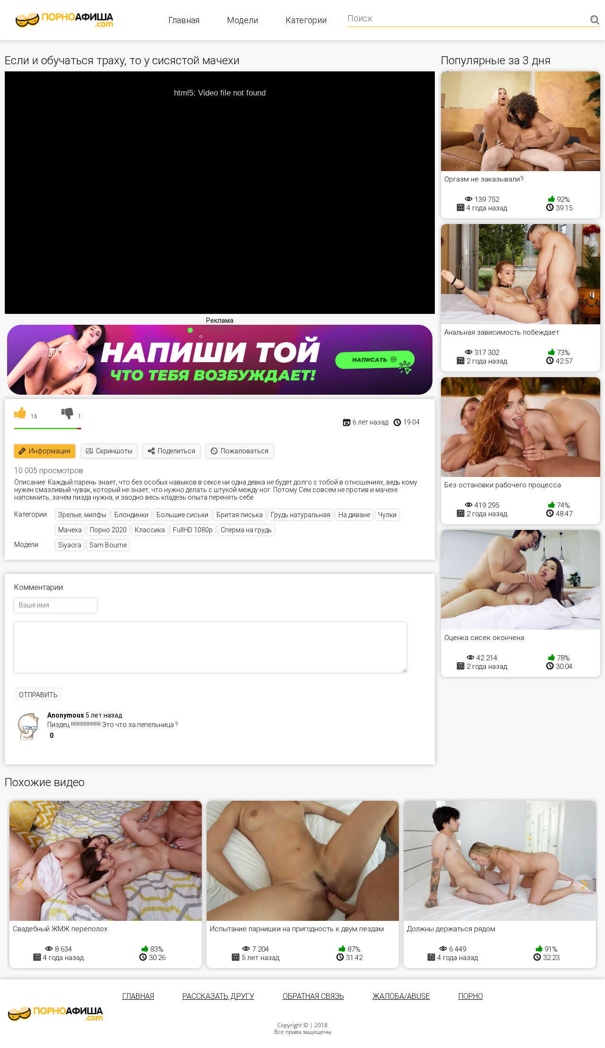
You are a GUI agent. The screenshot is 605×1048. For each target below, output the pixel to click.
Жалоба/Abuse (401, 996)
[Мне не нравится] (67, 416)
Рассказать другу (218, 996)
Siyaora (69, 545)
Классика (150, 530)
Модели (242, 20)
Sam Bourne (108, 545)
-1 (71, 736)
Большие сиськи (182, 515)
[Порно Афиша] (55, 1014)
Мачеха (70, 530)
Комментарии (38, 587)
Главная (183, 20)
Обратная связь (313, 996)
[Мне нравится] (20, 416)
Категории (306, 20)
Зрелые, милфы (82, 515)
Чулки (387, 515)
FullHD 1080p (193, 530)
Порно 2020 (108, 530)
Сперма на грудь (246, 530)
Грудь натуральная (300, 515)
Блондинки (131, 515)
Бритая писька (239, 515)
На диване (354, 515)
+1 (61, 736)
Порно (470, 996)
